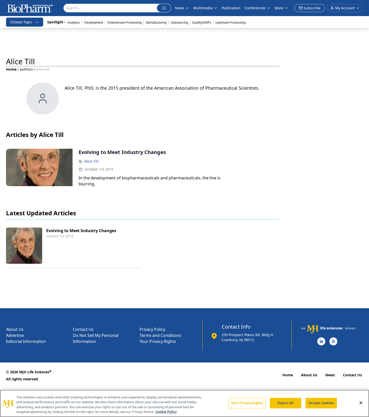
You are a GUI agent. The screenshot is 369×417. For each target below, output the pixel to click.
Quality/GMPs (201, 22)
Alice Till (91, 161)
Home (11, 69)
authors (26, 69)
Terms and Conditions (160, 335)
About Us (15, 329)
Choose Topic (21, 22)
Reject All (285, 403)
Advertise (15, 335)
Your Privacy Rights (158, 341)
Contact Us (83, 329)
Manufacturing (156, 22)
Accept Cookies (321, 403)
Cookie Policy (166, 411)
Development (93, 22)
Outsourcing (179, 22)
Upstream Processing (230, 22)
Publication (231, 8)
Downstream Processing (124, 22)
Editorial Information (26, 341)
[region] (184, 403)
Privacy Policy (152, 329)
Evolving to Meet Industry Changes (81, 230)
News (330, 375)
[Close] (360, 402)
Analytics (74, 22)
